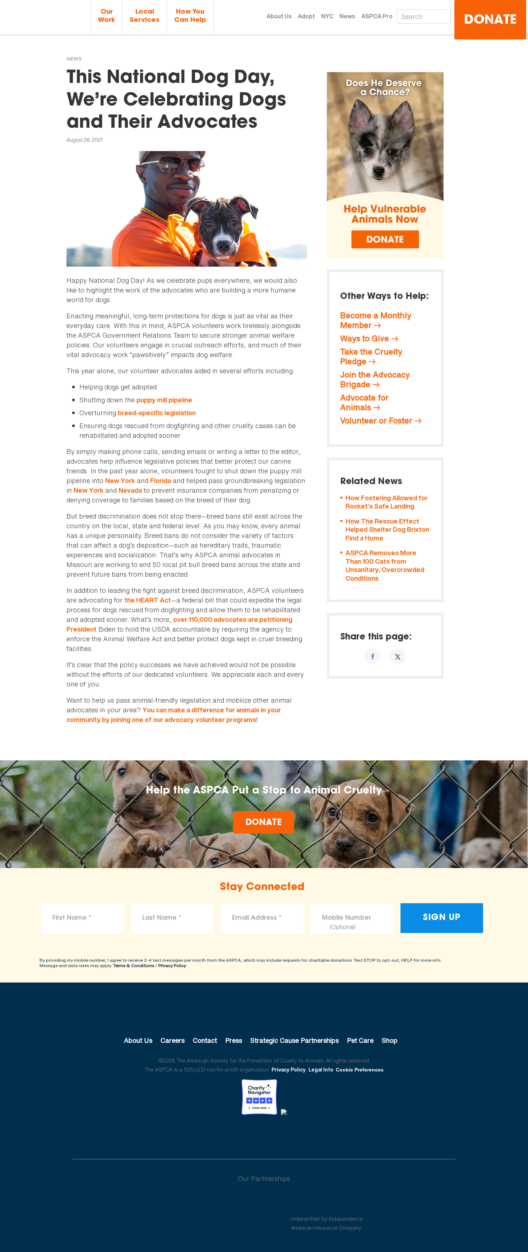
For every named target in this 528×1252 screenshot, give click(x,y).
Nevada (130, 490)
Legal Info (321, 1069)
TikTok (301, 1134)
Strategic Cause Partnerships (294, 1040)
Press (233, 1040)
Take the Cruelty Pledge (371, 356)
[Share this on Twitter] (398, 656)
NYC (327, 16)
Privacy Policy (172, 965)
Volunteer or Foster (376, 420)
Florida (160, 480)
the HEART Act (147, 600)
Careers (173, 1040)
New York (120, 480)
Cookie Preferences (360, 1070)
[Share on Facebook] (373, 656)
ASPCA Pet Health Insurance (326, 1201)
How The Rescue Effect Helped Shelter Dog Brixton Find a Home (387, 530)
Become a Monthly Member (375, 320)
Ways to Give (364, 338)
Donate (490, 20)
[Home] (45, 17)
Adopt (306, 16)
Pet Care (360, 1040)
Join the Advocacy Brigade (375, 379)
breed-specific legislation (157, 412)
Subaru (202, 1201)
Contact (205, 1040)
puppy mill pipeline (164, 399)
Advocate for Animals (364, 402)
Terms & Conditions (133, 965)
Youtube (264, 1134)
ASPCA (264, 1016)
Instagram (283, 1134)
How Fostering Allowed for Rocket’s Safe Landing (387, 502)
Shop (390, 1040)
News (347, 16)
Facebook (226, 1134)
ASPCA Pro (377, 16)
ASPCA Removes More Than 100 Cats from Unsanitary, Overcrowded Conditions (385, 565)
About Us (279, 16)
